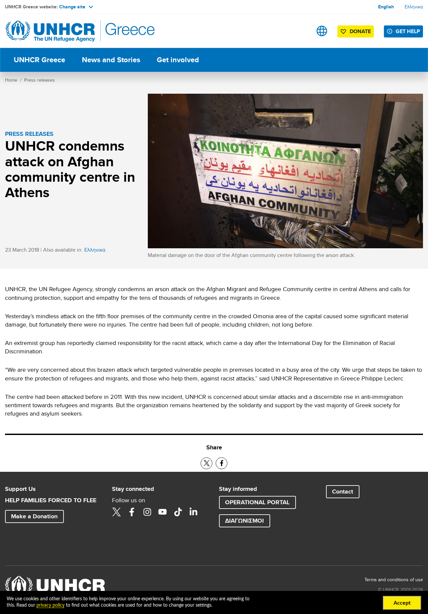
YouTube (162, 512)
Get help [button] (408, 31)
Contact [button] (342, 491)
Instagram (147, 512)
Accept (402, 603)
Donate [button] (360, 31)
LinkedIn (193, 512)
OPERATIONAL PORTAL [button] (257, 502)
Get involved (178, 59)
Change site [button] (72, 6)
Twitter (116, 512)
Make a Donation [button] (34, 516)
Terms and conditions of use (393, 579)
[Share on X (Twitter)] (206, 463)
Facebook (131, 512)
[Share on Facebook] (221, 463)
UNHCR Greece (39, 59)
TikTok (178, 512)
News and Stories (111, 59)
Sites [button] (321, 30)
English (386, 6)
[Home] (52, 31)
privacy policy (50, 605)
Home (11, 80)
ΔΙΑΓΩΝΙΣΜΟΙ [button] (244, 520)
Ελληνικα (414, 6)
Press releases (39, 80)
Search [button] (300, 30)
